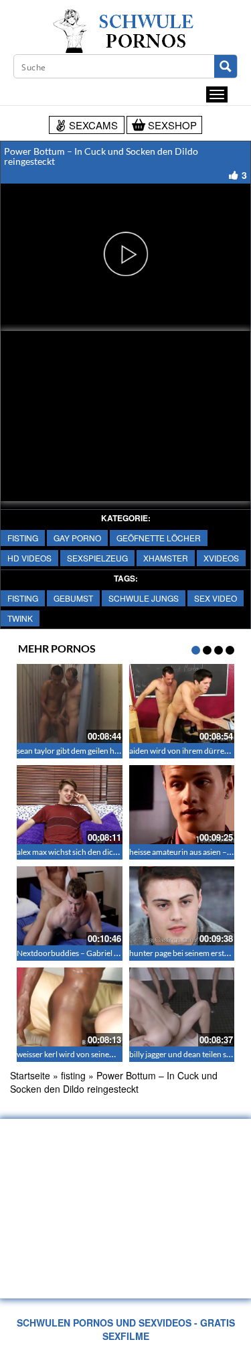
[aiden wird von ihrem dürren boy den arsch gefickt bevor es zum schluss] (182, 703)
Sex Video (215, 598)
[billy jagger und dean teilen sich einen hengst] (182, 1007)
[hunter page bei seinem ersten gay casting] (182, 905)
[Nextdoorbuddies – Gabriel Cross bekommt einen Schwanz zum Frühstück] (69, 905)
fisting (22, 537)
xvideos (221, 557)
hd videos (29, 557)
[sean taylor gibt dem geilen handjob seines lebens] (69, 703)
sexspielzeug (97, 557)
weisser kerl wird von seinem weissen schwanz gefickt (109, 1054)
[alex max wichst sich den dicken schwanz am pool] (69, 804)
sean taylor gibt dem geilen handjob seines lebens (101, 751)
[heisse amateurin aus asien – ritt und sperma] (182, 804)
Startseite (30, 1075)
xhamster (165, 557)
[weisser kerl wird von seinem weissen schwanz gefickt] (69, 1007)
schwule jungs (143, 598)
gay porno (77, 537)
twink (20, 618)
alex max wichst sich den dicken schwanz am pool (102, 852)
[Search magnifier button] (225, 66)
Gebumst (73, 598)
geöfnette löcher (158, 537)
